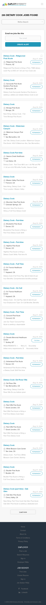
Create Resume (23, 575)
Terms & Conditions (23, 538)
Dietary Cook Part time (12, 152)
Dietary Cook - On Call (12, 288)
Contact (23, 530)
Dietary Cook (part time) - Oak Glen (15, 490)
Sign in (23, 558)
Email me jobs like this (14, 33)
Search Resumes (23, 555)
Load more (23, 512)
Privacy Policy (23, 541)
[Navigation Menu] (42, 4)
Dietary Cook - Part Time (13, 312)
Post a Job (23, 551)
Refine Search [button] (23, 22)
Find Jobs (23, 571)
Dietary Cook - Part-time (13, 220)
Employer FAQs (23, 562)
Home (23, 527)
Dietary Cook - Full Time (13, 264)
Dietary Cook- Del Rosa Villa (15, 379)
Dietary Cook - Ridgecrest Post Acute (14, 57)
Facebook (24, 589)
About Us (23, 534)
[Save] (41, 56)
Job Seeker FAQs (23, 583)
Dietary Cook (9, 80)
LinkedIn (25, 592)
